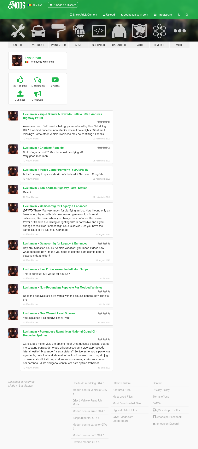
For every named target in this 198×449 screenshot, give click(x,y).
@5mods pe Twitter (168, 410)
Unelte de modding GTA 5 (88, 383)
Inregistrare (164, 14)
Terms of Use (161, 396)
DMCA (157, 403)
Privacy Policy (161, 390)
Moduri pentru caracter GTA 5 (90, 426)
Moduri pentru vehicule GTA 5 (90, 392)
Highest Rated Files (125, 410)
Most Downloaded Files (127, 403)
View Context (32, 138)
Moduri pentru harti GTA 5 (88, 435)
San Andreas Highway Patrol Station (64, 188)
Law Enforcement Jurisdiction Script (64, 269)
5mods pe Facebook (169, 417)
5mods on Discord (167, 423)
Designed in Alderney (21, 382)
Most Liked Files (123, 396)
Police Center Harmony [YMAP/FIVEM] (65, 169)
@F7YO (28, 210)
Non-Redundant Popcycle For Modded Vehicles (71, 287)
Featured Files (122, 390)
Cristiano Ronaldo (52, 147)
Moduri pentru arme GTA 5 (89, 411)
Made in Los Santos (20, 385)
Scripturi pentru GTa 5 (86, 418)
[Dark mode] (179, 14)
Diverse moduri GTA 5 (86, 442)
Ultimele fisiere (122, 383)
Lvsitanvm (33, 57)
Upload (110, 14)
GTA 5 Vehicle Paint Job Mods (87, 402)
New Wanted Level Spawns (57, 313)
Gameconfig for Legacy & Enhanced (64, 206)
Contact (157, 383)
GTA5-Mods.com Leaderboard (123, 419)
